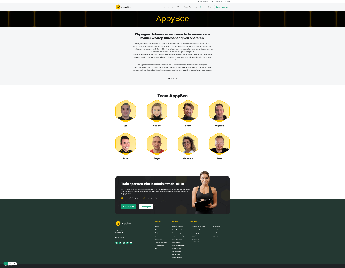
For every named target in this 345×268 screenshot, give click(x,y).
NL (5, 264)
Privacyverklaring (159, 245)
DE (14, 264)
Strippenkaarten (176, 251)
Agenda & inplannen (177, 226)
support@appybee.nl (120, 230)
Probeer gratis (146, 207)
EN (10, 264)
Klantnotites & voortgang (178, 245)
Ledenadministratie (177, 230)
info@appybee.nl (119, 232)
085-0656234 (119, 235)
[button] (170, 7)
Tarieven (157, 226)
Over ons (202, 7)
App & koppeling (176, 233)
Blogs (195, 7)
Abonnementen (176, 254)
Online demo (158, 239)
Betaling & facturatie (177, 239)
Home (163, 7)
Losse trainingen (176, 248)
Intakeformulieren (177, 257)
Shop (209, 7)
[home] (123, 7)
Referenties (187, 7)
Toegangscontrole (176, 242)
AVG (156, 248)
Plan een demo (128, 207)
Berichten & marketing (178, 236)
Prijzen (179, 7)
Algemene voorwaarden (161, 242)
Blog (156, 233)
